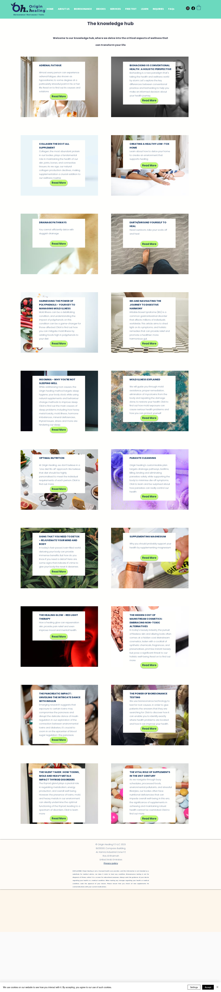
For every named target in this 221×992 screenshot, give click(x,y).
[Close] (217, 987)
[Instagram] (188, 8)
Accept (208, 987)
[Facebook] (193, 8)
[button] (144, 9)
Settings (194, 987)
